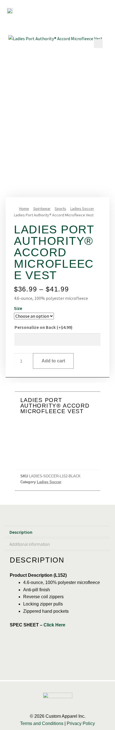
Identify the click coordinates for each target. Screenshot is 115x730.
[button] (106, 8)
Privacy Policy (81, 723)
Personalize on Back (44, 327)
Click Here (54, 625)
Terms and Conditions (41, 723)
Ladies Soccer (82, 208)
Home (24, 208)
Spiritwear (42, 208)
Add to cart (53, 360)
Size (18, 308)
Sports (60, 208)
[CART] (94, 8)
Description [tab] (20, 532)
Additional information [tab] (29, 544)
